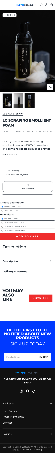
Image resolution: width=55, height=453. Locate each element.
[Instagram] (21, 391)
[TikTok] (34, 391)
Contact (7, 422)
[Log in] (46, 5)
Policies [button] (7, 434)
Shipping (20, 132)
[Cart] (51, 5)
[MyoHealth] (27, 373)
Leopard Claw (13, 114)
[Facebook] (27, 391)
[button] (4, 5)
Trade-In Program (13, 416)
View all (41, 298)
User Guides (10, 411)
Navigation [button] (9, 403)
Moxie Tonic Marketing (31, 450)
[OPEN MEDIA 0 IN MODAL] (50, 87)
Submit (44, 357)
